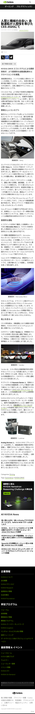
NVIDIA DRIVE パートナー (10, 97)
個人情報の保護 (6, 698)
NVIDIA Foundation (8, 599)
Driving (12, 474)
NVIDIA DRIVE (19, 478)
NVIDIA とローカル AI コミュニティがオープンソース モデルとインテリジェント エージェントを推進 (17, 551)
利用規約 (18, 700)
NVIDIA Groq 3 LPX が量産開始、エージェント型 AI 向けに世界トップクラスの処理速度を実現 (17, 538)
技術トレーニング (7, 635)
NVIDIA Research (7, 588)
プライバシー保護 (20, 698)
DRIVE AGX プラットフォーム (22, 390)
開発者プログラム (7, 621)
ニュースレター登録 (8, 664)
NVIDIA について (7, 577)
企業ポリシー (9, 703)
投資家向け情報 (6, 591)
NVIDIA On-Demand (8, 674)
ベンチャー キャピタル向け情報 (12, 631)
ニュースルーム (6, 653)
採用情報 (4, 614)
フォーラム (5, 610)
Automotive (9, 478)
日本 (32, 712)
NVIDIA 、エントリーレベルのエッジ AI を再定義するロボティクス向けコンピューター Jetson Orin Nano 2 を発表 (17, 530)
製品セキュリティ (21, 703)
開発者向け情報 (6, 617)
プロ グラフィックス (25, 6)
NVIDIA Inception (7, 628)
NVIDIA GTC (5, 671)
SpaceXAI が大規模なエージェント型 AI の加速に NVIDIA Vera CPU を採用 (17, 544)
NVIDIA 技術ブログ (7, 656)
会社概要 (4, 581)
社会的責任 (5, 595)
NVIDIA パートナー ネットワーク (12, 624)
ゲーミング (9, 6)
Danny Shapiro (23, 30)
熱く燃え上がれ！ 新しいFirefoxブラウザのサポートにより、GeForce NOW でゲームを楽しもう (17, 522)
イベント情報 (5, 667)
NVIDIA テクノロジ (7, 584)
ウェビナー (5, 660)
